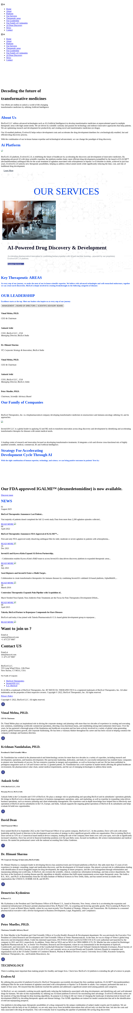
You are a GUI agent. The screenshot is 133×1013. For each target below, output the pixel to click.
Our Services (11, 16)
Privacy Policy (7, 696)
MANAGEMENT (8, 306)
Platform (9, 14)
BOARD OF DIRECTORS (26, 306)
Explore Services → (16, 264)
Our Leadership (12, 21)
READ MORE (7, 524)
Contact (9, 30)
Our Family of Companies (17, 23)
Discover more (7, 495)
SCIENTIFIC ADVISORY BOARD (50, 306)
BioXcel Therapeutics (15, 681)
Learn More (8, 170)
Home (8, 9)
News (8, 28)
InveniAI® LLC (13, 683)
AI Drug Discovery (14, 25)
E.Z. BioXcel (11, 685)
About (8, 11)
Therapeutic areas (13, 18)
